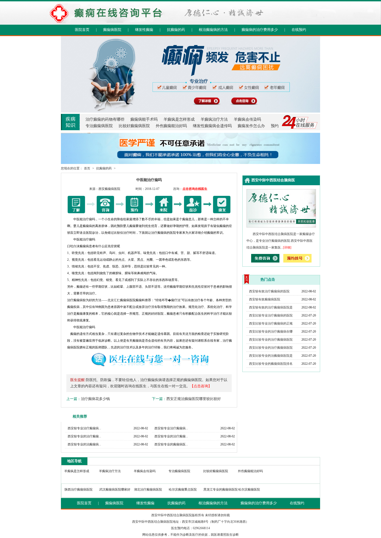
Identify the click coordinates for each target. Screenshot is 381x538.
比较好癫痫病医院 (134, 126)
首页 (87, 168)
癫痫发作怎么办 (251, 126)
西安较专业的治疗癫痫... (84, 436)
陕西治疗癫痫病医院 (79, 489)
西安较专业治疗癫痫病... (84, 428)
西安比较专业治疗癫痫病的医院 (271, 315)
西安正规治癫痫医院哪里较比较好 (193, 399)
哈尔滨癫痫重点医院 (183, 489)
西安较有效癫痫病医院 (264, 299)
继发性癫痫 (144, 30)
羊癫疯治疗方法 (214, 119)
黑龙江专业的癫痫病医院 (220, 489)
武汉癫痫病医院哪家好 (114, 489)
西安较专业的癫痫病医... (171, 444)
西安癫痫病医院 (109, 189)
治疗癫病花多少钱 (95, 399)
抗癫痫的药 (176, 30)
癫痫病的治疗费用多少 (260, 30)
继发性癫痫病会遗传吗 (212, 126)
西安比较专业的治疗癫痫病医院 (271, 347)
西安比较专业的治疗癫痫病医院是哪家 (271, 340)
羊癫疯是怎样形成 (179, 119)
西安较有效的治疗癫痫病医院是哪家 (271, 308)
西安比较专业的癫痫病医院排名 (271, 363)
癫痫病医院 (112, 30)
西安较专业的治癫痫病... (84, 444)
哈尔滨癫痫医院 (249, 489)
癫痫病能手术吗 (144, 119)
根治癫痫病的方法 (213, 30)
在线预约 (299, 30)
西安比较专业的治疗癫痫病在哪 (271, 331)
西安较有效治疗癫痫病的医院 (269, 291)
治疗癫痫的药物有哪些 (105, 119)
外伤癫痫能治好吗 (171, 126)
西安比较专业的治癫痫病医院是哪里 (271, 357)
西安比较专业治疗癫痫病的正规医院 (271, 324)
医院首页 (82, 30)
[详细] (287, 247)
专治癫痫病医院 (99, 126)
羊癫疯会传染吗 (247, 119)
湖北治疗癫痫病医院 (148, 489)
